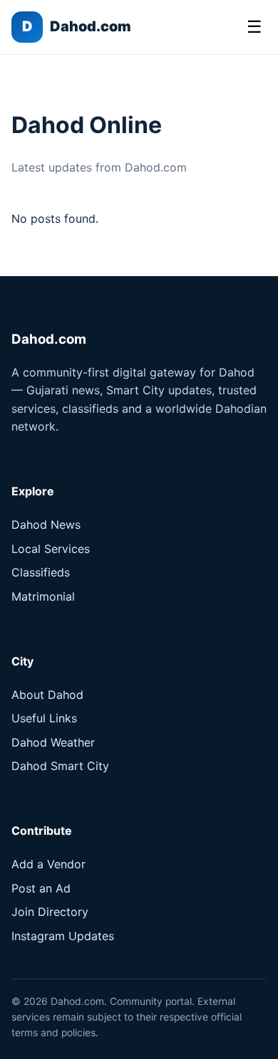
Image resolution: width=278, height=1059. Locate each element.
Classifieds (40, 572)
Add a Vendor (48, 864)
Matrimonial (43, 596)
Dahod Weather (53, 742)
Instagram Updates (62, 936)
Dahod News (46, 524)
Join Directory (49, 912)
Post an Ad (41, 888)
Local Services (50, 549)
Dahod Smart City (60, 766)
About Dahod (47, 694)
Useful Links (44, 718)
